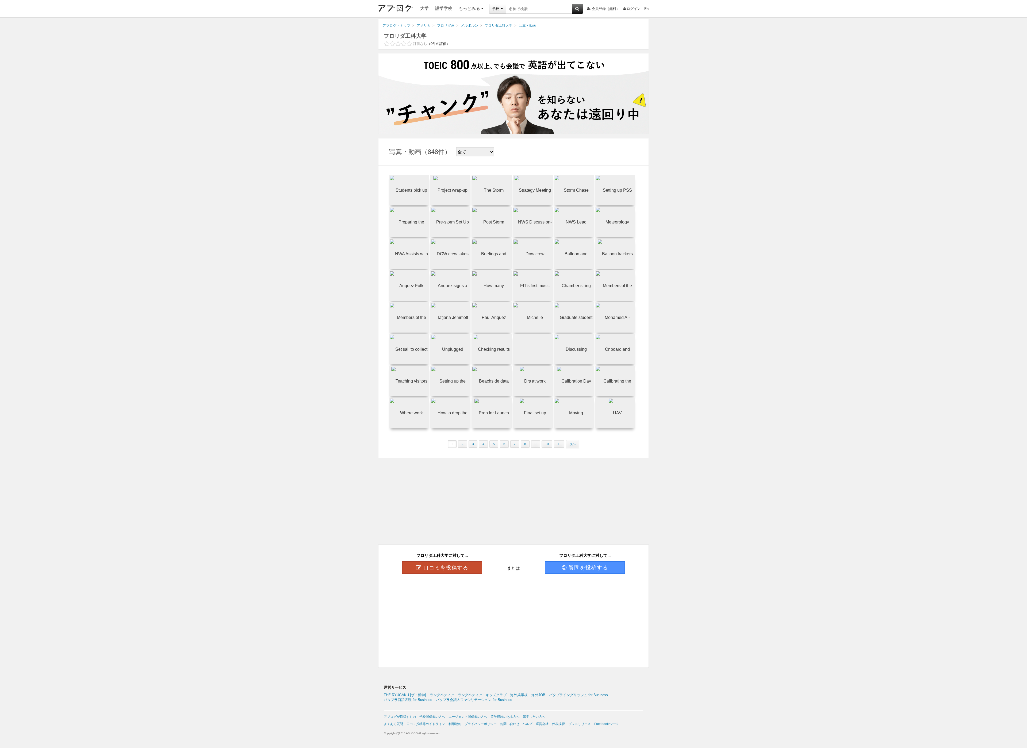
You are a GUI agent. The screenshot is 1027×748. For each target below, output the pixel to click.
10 (547, 444)
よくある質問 (393, 724)
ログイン (634, 9)
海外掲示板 (519, 695)
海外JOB (538, 695)
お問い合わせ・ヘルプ (516, 724)
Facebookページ (606, 724)
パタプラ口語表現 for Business (408, 700)
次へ (572, 444)
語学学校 (443, 8)
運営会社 (542, 724)
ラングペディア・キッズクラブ (482, 695)
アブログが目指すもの (400, 717)
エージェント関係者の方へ (468, 717)
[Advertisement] (513, 615)
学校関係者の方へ (432, 717)
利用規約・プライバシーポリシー (473, 724)
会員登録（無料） (606, 9)
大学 (424, 8)
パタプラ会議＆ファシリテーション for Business (474, 700)
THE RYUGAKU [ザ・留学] (405, 695)
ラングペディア (442, 695)
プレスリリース (579, 724)
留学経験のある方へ (504, 717)
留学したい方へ (534, 717)
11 (559, 444)
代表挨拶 (558, 724)
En (646, 9)
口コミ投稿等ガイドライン (426, 724)
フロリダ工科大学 (405, 36)
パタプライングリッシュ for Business (578, 695)
